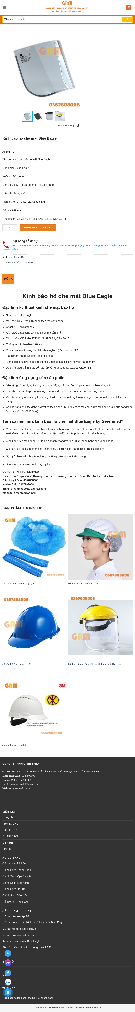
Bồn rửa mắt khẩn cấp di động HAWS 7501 (27, 947)
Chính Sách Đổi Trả (14, 889)
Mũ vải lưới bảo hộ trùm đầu (83, 583)
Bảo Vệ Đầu (19, 257)
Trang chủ (8, 817)
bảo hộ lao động (17, 997)
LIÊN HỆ (7, 842)
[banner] (67, 7)
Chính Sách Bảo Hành (15, 882)
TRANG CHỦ (10, 823)
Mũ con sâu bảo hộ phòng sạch (18, 583)
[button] (81, 69)
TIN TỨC (7, 849)
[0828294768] (8, 953)
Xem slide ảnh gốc (66, 125)
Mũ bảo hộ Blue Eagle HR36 (16, 664)
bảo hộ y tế (34, 997)
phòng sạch (47, 997)
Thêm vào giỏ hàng (38, 227)
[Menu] (4, 7)
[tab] (8, 279)
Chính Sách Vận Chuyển (17, 876)
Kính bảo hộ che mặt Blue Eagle (21, 941)
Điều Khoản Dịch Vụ (14, 863)
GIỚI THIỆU (9, 830)
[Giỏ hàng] (129, 7)
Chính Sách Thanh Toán (16, 870)
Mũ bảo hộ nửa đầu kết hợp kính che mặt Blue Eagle (95, 664)
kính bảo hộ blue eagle (22, 262)
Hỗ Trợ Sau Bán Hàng (15, 902)
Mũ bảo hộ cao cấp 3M (14, 745)
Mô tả (8, 279)
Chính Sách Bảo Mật (14, 895)
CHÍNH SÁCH (10, 836)
